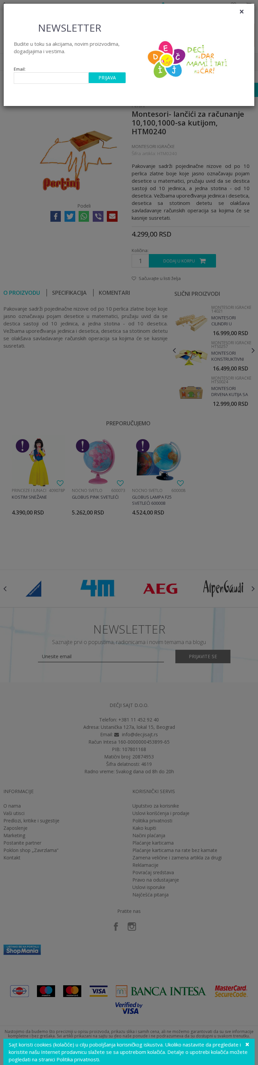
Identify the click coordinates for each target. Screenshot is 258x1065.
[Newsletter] (188, 57)
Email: (20, 69)
